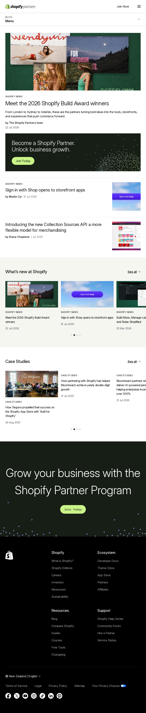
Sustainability (59, 596)
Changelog (58, 654)
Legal (38, 686)
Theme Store (105, 568)
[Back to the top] (9, 555)
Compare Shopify (62, 626)
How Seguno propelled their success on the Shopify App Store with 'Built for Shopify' (29, 411)
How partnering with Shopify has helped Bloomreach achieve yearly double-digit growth (85, 385)
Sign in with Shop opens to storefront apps (45, 190)
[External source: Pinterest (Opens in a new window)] (59, 696)
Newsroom (58, 589)
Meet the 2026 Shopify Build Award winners (57, 103)
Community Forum (109, 626)
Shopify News (13, 96)
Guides (55, 633)
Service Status (106, 640)
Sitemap (79, 686)
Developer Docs (107, 561)
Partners (102, 582)
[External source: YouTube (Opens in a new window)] (25, 696)
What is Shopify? (62, 561)
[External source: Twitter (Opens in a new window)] (17, 696)
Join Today (23, 161)
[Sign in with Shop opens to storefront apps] (126, 196)
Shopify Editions (61, 568)
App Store (104, 575)
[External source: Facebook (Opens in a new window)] (8, 696)
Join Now (123, 6)
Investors (57, 582)
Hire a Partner (106, 633)
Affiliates (102, 589)
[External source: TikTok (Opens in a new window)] (42, 696)
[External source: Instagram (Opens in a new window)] (34, 696)
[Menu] (139, 6)
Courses (56, 640)
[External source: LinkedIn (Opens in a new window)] (51, 696)
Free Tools (58, 647)
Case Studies (13, 401)
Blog (54, 619)
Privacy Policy (58, 686)
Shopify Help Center (110, 619)
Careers (56, 575)
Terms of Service (16, 686)
